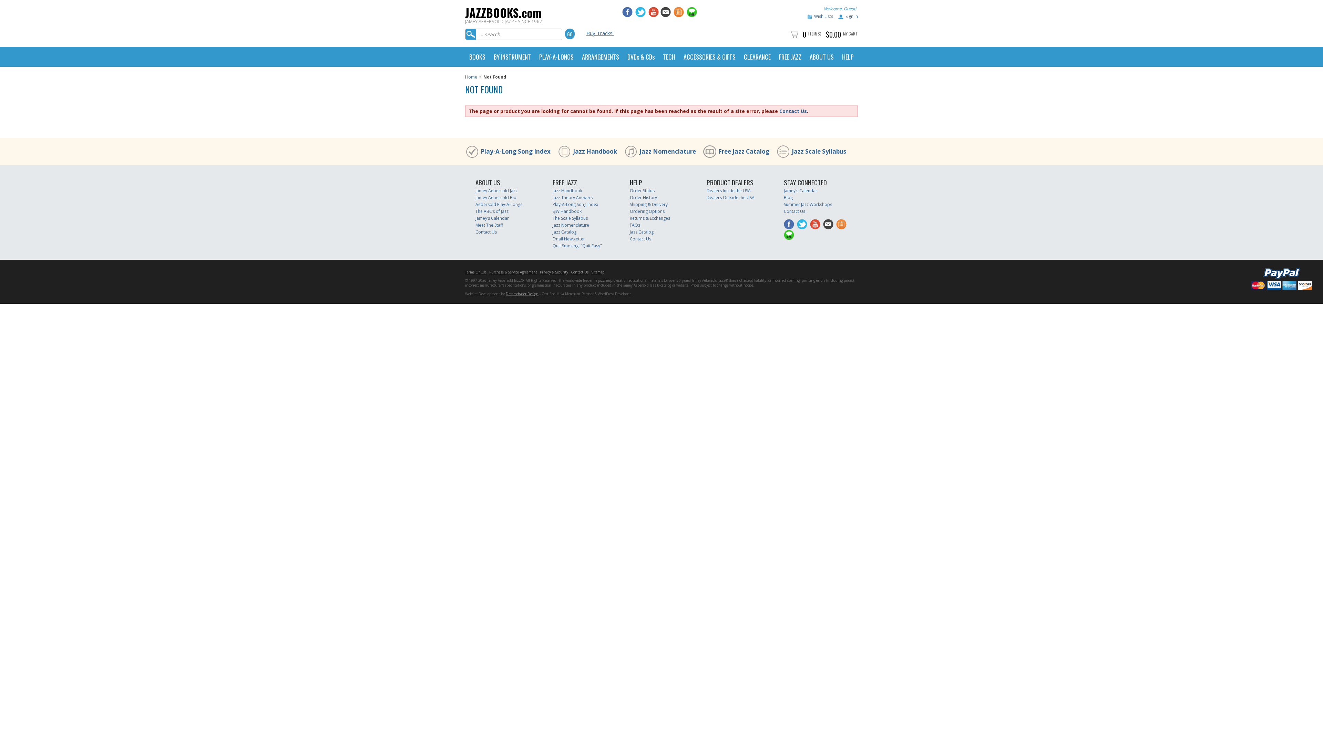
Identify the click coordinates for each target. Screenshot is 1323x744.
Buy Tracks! (600, 33)
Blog (788, 197)
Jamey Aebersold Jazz (496, 191)
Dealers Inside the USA (729, 191)
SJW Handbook (567, 211)
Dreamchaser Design (522, 293)
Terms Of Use (475, 272)
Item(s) (814, 34)
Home (471, 77)
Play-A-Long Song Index (516, 151)
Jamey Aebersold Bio (495, 197)
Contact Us (793, 111)
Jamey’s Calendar (492, 218)
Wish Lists (823, 16)
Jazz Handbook (595, 151)
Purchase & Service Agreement (513, 272)
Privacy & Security (554, 272)
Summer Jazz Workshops (808, 204)
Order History (643, 197)
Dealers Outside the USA (731, 197)
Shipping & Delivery (649, 204)
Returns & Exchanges (650, 218)
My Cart (850, 34)
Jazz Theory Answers (573, 197)
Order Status (642, 191)
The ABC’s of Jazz (492, 211)
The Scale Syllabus (570, 218)
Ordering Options (647, 211)
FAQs (635, 225)
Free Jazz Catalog (743, 151)
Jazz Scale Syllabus (819, 151)
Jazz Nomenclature (667, 151)
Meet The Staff (489, 225)
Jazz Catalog (564, 232)
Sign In (851, 16)
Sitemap (597, 272)
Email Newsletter (569, 239)
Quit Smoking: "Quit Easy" (577, 246)
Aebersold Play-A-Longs (498, 204)
